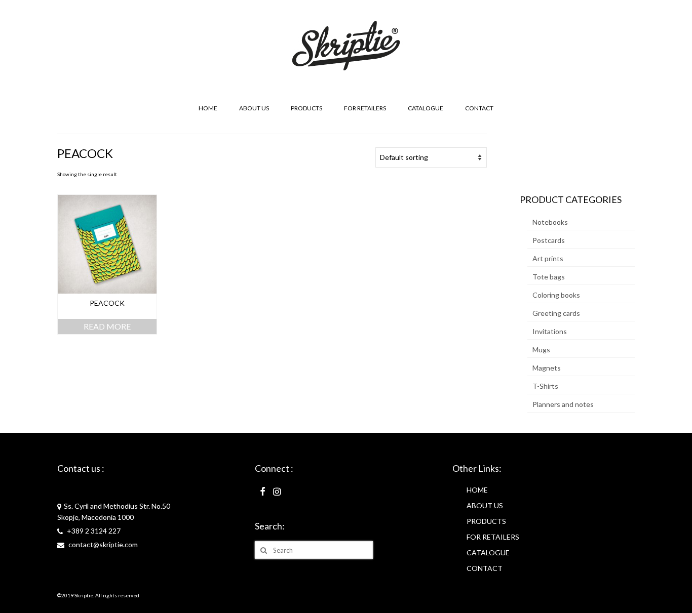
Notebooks (550, 222)
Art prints (547, 258)
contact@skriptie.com (102, 544)
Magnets (546, 367)
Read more (107, 326)
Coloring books (556, 295)
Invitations (549, 331)
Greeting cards (556, 313)
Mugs (541, 349)
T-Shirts (545, 386)
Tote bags (548, 276)
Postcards (548, 240)
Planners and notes (563, 404)
